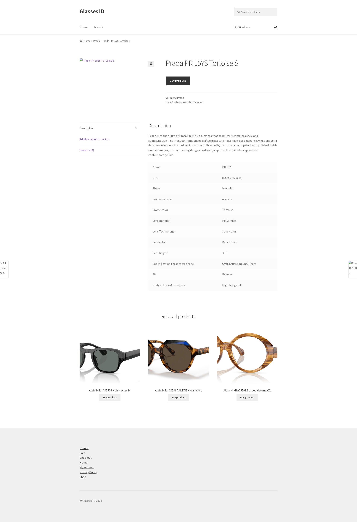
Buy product (178, 80)
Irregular (187, 102)
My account (87, 467)
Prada (96, 41)
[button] (151, 64)
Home (83, 27)
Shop (83, 477)
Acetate (176, 102)
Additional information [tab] (94, 139)
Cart (82, 453)
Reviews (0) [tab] (87, 150)
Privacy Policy (88, 472)
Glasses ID (92, 11)
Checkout (86, 457)
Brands (98, 27)
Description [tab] (87, 128)
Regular (198, 102)
